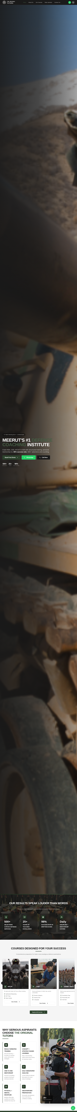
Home (24, 2)
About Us (30, 2)
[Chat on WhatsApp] (73, 1108)
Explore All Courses (37, 1012)
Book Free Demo (10, 457)
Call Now (45, 457)
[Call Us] (73, 2)
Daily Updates (48, 2)
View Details (14, 1001)
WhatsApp (29, 457)
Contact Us (57, 2)
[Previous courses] (2, 983)
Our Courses (39, 2)
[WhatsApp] (69, 2)
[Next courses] (74, 983)
